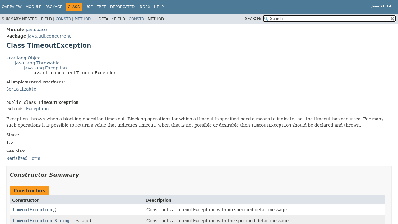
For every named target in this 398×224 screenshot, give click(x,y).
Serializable (21, 88)
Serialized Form (23, 158)
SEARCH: (253, 18)
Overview (12, 7)
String (61, 220)
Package (53, 7)
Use (89, 7)
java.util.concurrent (49, 36)
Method (83, 19)
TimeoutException (32, 209)
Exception (37, 108)
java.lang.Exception (45, 67)
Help (159, 7)
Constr (63, 19)
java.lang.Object (24, 57)
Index (144, 7)
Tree (101, 7)
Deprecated (122, 7)
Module (33, 7)
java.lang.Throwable (37, 62)
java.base (36, 29)
